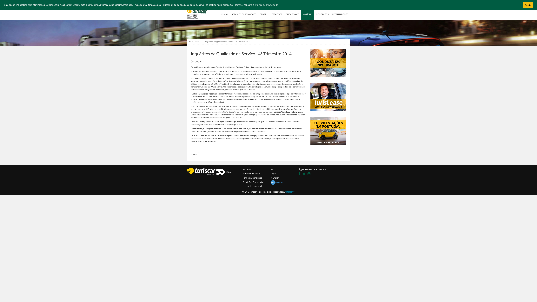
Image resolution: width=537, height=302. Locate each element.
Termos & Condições (252, 178)
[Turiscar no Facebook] (300, 174)
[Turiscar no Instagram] (310, 174)
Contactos (322, 14)
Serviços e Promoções (244, 14)
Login (273, 173)
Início (224, 14)
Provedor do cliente (251, 173)
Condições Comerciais (253, 182)
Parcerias (247, 169)
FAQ (273, 169)
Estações (277, 14)
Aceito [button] (528, 5)
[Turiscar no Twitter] (304, 174)
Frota (263, 14)
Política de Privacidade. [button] (267, 5)
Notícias (307, 14)
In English (275, 178)
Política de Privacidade (253, 186)
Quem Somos (292, 14)
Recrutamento (340, 14)
